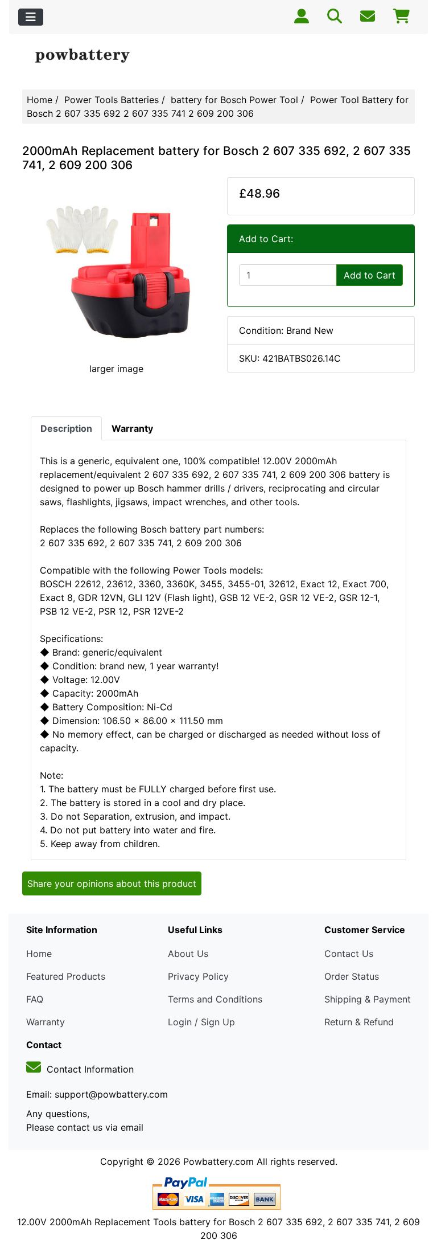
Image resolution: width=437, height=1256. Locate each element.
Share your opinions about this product (111, 883)
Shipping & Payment (367, 999)
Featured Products (65, 976)
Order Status (351, 976)
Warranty (45, 1022)
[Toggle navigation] (30, 17)
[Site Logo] (88, 56)
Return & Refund (359, 1022)
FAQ (34, 999)
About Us (188, 953)
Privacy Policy (198, 976)
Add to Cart (369, 275)
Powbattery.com (218, 1161)
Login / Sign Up (201, 1022)
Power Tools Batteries (111, 99)
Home (39, 99)
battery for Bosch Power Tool (234, 99)
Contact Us (348, 953)
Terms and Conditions (215, 999)
